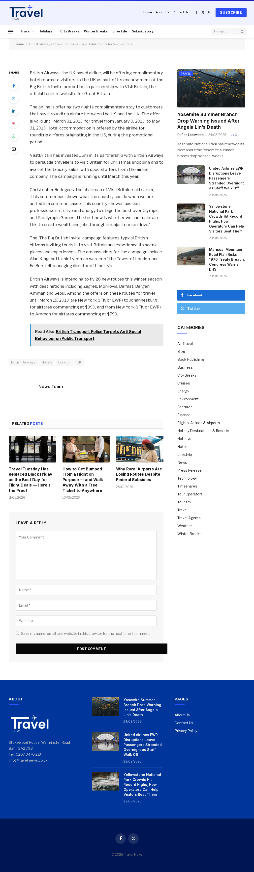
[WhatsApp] (14, 136)
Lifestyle (119, 31)
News (182, 462)
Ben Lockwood (193, 135)
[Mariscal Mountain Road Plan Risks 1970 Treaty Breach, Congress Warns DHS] (191, 256)
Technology (187, 478)
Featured (184, 407)
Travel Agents (189, 518)
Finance (183, 415)
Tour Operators (190, 494)
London (64, 362)
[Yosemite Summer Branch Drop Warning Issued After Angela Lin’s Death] (211, 88)
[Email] (14, 149)
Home (147, 12)
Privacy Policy (186, 731)
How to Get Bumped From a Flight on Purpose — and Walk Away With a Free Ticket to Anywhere (83, 479)
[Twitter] (14, 98)
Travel (25, 31)
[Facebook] (14, 86)
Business (185, 367)
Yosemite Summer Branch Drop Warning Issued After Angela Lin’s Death (208, 121)
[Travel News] (26, 12)
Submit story (142, 31)
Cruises (183, 383)
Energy (183, 391)
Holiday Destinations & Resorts (203, 431)
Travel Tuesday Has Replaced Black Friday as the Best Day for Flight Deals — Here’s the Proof (30, 479)
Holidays (45, 31)
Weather (184, 526)
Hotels (47, 362)
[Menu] (10, 31)
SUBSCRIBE (231, 12)
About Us (162, 12)
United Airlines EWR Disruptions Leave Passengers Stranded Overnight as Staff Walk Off (226, 178)
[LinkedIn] (14, 111)
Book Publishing (190, 359)
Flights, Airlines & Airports (198, 423)
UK (79, 362)
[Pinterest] (14, 123)
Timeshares (187, 486)
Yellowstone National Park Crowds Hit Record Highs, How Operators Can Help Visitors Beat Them (226, 218)
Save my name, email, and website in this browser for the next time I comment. (86, 633)
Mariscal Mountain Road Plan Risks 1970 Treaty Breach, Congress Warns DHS (227, 259)
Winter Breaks (96, 31)
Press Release (189, 470)
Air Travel (185, 343)
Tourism (184, 502)
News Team (50, 386)
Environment (188, 399)
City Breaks (69, 31)
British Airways (23, 362)
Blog (181, 351)
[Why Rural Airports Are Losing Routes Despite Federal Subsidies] (139, 449)
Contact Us (180, 12)
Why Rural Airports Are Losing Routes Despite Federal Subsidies (139, 474)
